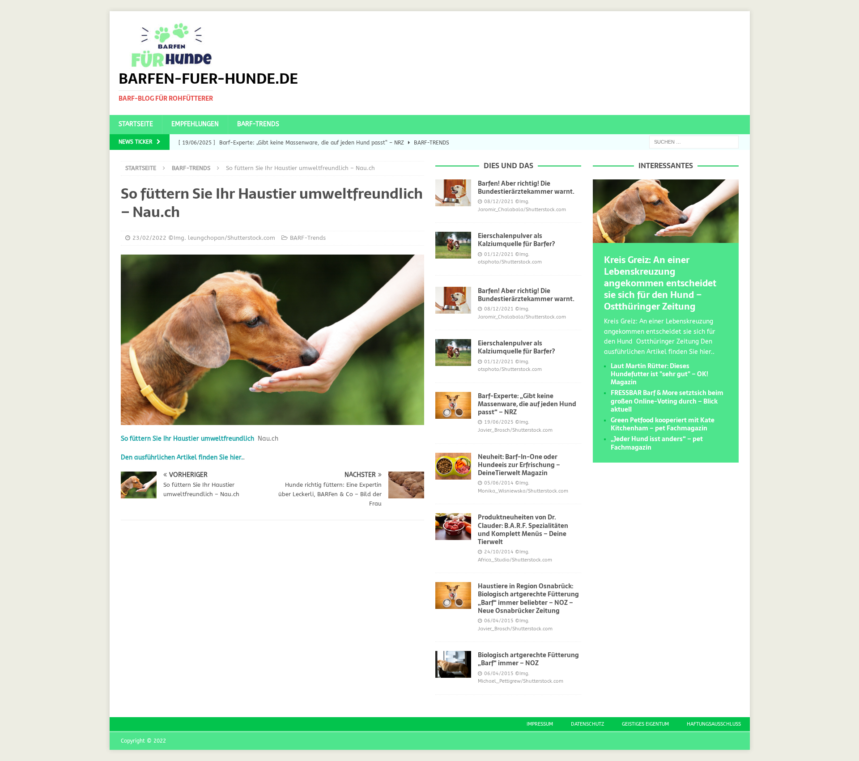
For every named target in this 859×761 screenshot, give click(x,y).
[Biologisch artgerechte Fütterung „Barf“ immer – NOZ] (453, 664)
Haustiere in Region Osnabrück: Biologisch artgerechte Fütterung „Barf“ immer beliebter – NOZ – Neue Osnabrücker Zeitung (528, 598)
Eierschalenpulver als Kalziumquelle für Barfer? (516, 240)
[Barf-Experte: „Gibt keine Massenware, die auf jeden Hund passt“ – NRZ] (453, 405)
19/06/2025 (499, 422)
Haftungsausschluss (714, 724)
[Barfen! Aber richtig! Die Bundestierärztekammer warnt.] (453, 192)
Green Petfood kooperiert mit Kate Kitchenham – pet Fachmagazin (662, 424)
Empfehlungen (195, 124)
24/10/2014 (499, 552)
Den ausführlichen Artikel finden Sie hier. (182, 457)
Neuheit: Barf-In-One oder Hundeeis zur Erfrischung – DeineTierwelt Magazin (519, 465)
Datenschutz (587, 724)
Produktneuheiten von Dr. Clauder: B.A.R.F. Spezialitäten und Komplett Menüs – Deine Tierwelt (523, 529)
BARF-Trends (258, 124)
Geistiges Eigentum (645, 724)
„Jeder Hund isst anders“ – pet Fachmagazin (657, 443)
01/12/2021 (499, 254)
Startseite (136, 124)
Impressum (540, 724)
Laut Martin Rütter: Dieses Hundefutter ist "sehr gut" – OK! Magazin (659, 374)
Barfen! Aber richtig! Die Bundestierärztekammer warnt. (526, 187)
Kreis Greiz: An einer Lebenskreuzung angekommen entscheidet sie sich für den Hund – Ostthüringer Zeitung (660, 283)
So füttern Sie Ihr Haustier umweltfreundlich (187, 438)
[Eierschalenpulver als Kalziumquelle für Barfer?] (453, 245)
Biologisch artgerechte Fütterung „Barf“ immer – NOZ (528, 659)
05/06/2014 (499, 483)
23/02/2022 (149, 237)
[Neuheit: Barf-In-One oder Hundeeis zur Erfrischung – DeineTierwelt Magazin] (453, 466)
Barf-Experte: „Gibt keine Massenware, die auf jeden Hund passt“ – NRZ (527, 404)
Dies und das (508, 165)
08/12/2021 (499, 201)
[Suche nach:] (694, 141)
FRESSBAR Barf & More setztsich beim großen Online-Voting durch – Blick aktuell (667, 401)
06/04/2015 (499, 621)
